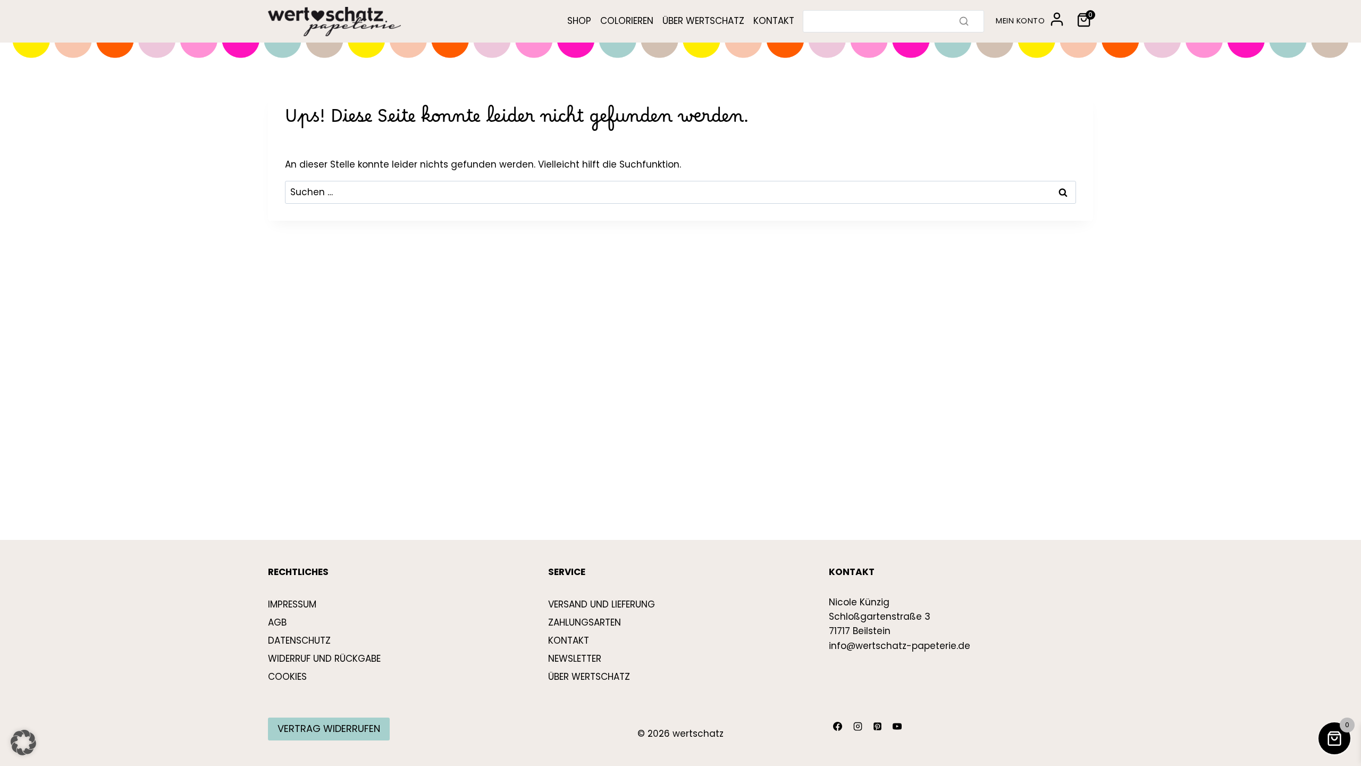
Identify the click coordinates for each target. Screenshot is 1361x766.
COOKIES (287, 676)
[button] (23, 742)
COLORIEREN (626, 20)
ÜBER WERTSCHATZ (703, 20)
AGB (277, 622)
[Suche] (964, 21)
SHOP (579, 20)
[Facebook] (838, 727)
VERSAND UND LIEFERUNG (601, 604)
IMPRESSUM (292, 604)
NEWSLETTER (574, 658)
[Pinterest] (877, 727)
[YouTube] (897, 727)
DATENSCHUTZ (299, 640)
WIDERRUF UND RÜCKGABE (324, 658)
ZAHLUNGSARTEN (584, 622)
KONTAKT (773, 20)
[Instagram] (857, 727)
